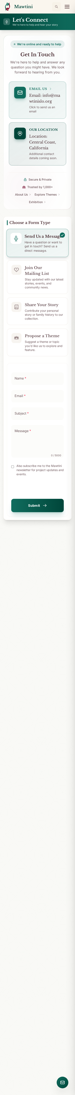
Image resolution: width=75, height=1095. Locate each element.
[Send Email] (62, 1082)
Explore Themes (46, 194)
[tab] (37, 243)
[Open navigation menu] (67, 6)
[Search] (56, 6)
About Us (21, 194)
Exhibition (36, 202)
